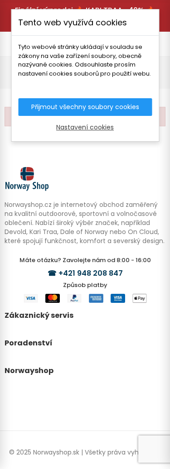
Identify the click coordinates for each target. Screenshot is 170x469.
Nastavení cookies (85, 127)
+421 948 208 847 (90, 273)
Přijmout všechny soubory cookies (85, 106)
